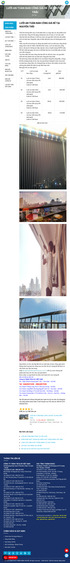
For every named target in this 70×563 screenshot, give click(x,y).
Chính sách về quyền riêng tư (14, 536)
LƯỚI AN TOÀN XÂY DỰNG (9, 85)
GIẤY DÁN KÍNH (9, 75)
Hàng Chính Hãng (10, 539)
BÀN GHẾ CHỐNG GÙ (8, 80)
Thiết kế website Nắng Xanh (57, 560)
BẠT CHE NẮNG (9, 41)
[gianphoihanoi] (25, 553)
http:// (24, 370)
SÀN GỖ (7, 60)
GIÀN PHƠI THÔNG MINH (8, 32)
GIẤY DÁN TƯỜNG (8, 55)
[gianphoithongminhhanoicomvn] (21, 553)
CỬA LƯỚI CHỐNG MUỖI (9, 45)
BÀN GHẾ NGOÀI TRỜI (8, 70)
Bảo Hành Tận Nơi (10, 547)
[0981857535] (67, 555)
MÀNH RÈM (8, 50)
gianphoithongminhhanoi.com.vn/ (36, 370)
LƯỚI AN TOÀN (9, 37)
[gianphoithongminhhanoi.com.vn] (17, 553)
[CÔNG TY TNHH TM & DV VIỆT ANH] (3, 2)
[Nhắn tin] (67, 550)
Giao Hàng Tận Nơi (10, 542)
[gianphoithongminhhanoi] (29, 553)
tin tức (34, 15)
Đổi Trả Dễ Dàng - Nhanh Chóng (14, 544)
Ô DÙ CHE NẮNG (7, 64)
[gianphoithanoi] (13, 553)
